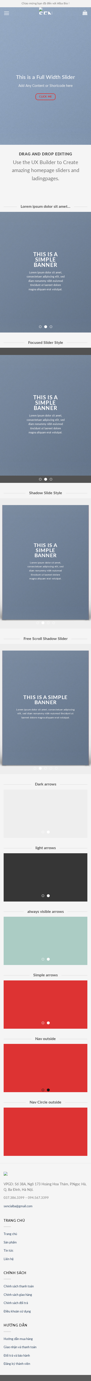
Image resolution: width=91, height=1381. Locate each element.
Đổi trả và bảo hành (17, 1355)
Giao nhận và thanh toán (20, 1347)
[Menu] (6, 13)
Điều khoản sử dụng (17, 1311)
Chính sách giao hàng (18, 1295)
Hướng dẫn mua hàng (18, 1339)
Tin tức (8, 1250)
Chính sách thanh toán (19, 1286)
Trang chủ (10, 1234)
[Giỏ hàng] (85, 12)
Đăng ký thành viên (17, 1364)
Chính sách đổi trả (16, 1303)
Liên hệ (9, 1259)
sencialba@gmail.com (18, 1206)
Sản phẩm (10, 1242)
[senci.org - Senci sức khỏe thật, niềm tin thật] (45, 10)
